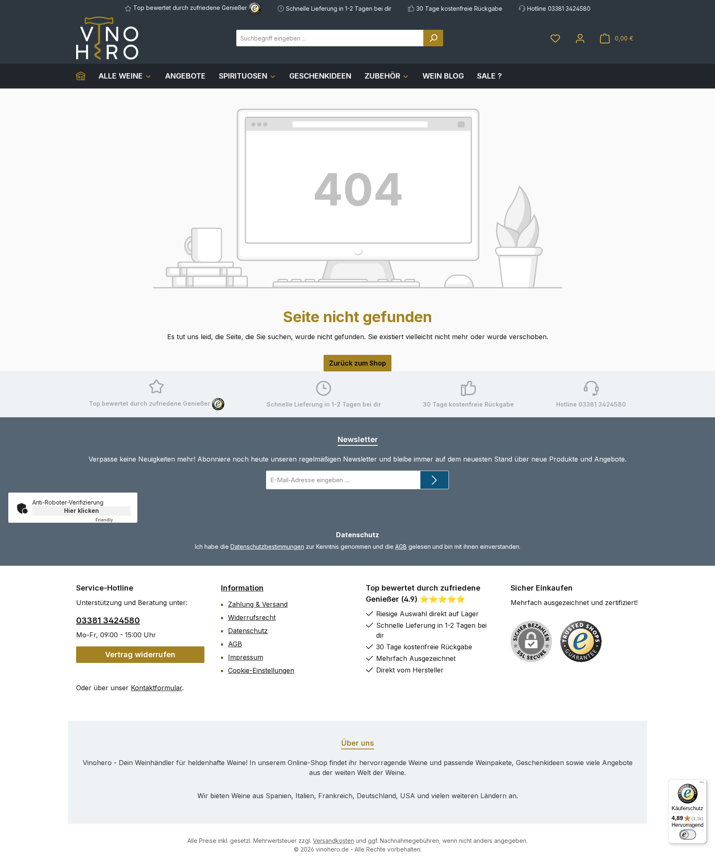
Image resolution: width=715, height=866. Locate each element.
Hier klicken (81, 510)
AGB (401, 546)
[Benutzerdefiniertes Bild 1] (581, 641)
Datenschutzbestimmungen (267, 546)
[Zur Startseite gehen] (107, 38)
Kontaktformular (156, 688)
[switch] (687, 835)
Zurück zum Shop (357, 363)
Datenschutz (248, 631)
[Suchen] (433, 38)
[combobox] (330, 38)
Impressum (245, 657)
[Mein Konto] (580, 38)
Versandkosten (333, 840)
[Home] (84, 76)
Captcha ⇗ (115, 519)
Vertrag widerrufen (140, 654)
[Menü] (702, 784)
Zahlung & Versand (258, 604)
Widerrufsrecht (252, 617)
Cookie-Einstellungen (261, 670)
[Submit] (434, 480)
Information (242, 588)
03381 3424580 (108, 620)
